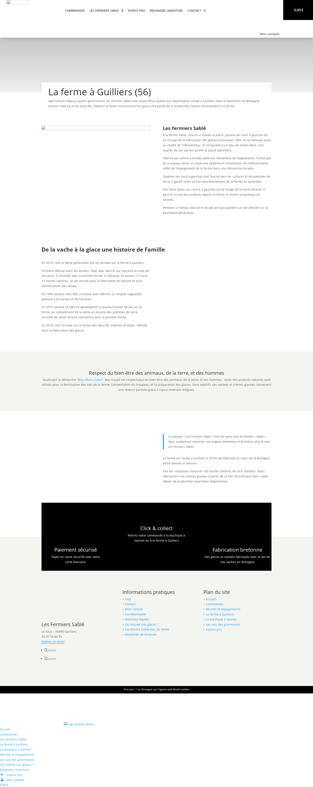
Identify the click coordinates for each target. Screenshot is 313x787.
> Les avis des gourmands (221, 624)
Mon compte (270, 34)
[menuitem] (11, 775)
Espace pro (136, 11)
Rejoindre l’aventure (166, 11)
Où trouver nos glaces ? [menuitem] (16, 765)
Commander (75, 11)
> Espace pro (212, 629)
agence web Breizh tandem (174, 689)
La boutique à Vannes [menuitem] (15, 749)
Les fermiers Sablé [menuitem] (13, 739)
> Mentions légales (135, 619)
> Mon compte (132, 609)
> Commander (213, 604)
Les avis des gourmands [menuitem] (17, 760)
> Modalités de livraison (139, 634)
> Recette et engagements (221, 609)
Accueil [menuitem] (5, 729)
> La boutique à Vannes (220, 619)
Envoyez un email (53, 641)
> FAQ (126, 599)
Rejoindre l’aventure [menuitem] (14, 770)
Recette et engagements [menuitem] (17, 755)
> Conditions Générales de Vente (145, 629)
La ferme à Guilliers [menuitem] (14, 744)
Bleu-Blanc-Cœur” (90, 380)
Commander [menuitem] (9, 734)
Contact (194, 11)
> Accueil (209, 599)
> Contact (129, 604)
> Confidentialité (134, 614)
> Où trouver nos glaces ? (140, 624)
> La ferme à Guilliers (218, 614)
